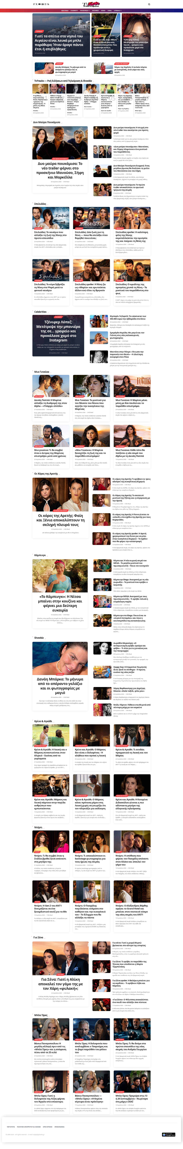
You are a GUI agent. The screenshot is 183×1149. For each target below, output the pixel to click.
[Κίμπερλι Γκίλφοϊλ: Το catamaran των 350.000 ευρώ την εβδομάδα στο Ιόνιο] (99, 321)
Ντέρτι (38, 827)
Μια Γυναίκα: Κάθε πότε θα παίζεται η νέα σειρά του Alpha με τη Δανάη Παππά (130, 452)
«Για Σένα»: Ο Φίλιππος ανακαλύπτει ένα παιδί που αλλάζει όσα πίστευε (130, 1000)
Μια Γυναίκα (87, 106)
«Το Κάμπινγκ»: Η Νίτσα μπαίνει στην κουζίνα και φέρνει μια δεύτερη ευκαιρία (60, 603)
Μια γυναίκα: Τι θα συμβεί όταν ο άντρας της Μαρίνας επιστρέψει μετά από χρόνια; (50, 452)
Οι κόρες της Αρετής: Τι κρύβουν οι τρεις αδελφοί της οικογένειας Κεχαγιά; (131, 480)
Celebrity (128, 36)
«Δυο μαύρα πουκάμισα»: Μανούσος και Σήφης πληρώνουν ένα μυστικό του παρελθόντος (130, 149)
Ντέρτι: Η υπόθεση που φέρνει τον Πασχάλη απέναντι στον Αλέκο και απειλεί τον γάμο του (132, 860)
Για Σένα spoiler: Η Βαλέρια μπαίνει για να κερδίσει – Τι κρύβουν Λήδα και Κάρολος (131, 983)
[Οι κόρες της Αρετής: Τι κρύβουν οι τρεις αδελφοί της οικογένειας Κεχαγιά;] (101, 484)
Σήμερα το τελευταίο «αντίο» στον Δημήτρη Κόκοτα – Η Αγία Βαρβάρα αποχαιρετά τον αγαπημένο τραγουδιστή (74, 103)
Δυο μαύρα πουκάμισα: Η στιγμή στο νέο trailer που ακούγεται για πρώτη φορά (130, 130)
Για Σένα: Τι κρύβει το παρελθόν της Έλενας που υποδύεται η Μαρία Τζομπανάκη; (129, 964)
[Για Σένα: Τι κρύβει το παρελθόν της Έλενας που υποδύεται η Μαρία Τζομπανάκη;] (101, 966)
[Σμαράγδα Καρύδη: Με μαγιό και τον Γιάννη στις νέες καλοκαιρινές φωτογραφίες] (99, 337)
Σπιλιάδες (40, 204)
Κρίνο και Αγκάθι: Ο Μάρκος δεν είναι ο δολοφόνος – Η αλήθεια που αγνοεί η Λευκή (90, 752)
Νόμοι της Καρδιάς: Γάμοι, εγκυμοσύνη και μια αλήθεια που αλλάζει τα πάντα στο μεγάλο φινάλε (125, 101)
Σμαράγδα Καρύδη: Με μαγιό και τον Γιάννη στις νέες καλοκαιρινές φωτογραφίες (127, 335)
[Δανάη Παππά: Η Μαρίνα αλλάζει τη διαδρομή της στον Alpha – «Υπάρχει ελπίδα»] (91, 89)
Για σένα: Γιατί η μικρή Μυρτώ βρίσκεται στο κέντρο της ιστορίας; (129, 944)
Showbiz (59, 63)
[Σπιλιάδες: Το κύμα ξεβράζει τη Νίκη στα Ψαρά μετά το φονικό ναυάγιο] (50, 270)
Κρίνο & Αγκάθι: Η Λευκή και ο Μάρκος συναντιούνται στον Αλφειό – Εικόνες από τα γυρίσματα (107, 102)
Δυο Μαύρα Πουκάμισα (46, 122)
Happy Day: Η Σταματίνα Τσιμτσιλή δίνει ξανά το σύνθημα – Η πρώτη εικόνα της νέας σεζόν (129, 670)
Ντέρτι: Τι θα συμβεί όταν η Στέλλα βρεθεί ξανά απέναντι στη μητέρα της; (50, 858)
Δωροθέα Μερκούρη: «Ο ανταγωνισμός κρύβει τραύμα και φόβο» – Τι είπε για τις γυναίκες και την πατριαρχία (130, 647)
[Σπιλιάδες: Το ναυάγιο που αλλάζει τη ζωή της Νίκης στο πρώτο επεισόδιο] (50, 218)
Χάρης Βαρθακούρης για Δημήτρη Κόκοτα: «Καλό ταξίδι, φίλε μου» (129, 689)
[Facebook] (34, 4)
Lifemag (39, 31)
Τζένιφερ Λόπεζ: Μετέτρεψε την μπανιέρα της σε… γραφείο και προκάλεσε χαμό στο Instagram (136, 44)
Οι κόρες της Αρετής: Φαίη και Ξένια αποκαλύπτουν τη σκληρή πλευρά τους (60, 520)
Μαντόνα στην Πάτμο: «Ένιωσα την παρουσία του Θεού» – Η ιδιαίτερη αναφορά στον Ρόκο (127, 354)
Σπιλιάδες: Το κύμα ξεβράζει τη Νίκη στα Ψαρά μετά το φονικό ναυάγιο (49, 287)
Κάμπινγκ (40, 555)
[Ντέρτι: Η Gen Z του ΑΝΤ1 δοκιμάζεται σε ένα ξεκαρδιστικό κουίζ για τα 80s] (50, 891)
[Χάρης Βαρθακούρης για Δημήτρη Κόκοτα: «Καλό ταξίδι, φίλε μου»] (102, 693)
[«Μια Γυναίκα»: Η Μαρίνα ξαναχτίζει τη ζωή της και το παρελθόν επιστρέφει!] (91, 436)
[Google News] (42, 4)
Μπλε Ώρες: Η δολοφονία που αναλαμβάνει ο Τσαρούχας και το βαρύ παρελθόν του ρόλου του (91, 1048)
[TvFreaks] (91, 4)
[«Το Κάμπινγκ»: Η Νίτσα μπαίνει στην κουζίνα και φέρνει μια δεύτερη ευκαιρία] (60, 575)
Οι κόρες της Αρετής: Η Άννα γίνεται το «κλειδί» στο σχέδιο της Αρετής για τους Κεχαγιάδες (131, 517)
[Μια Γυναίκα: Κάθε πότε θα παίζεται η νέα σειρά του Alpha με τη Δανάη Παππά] (132, 436)
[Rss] (48, 4)
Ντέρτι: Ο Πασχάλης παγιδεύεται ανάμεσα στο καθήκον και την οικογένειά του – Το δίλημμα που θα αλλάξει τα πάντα (90, 911)
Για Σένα (38, 937)
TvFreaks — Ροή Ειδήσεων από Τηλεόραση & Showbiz (63, 81)
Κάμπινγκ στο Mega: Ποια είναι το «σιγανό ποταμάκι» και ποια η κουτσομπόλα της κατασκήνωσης (129, 618)
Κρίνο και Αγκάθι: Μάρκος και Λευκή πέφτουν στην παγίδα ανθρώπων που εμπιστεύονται (50, 804)
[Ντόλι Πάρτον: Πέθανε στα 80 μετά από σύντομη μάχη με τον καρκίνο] (102, 710)
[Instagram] (45, 4)
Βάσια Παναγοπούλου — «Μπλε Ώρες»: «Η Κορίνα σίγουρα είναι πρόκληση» (89, 1098)
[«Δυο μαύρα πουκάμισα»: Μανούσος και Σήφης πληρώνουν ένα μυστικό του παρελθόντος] (102, 151)
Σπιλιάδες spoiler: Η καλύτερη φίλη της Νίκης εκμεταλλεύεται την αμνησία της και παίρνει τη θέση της (132, 237)
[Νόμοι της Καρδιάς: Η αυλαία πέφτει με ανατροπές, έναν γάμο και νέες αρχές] (103, 68)
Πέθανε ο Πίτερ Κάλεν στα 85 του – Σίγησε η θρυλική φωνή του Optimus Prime (57, 100)
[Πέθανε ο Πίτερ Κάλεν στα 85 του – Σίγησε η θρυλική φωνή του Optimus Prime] (57, 89)
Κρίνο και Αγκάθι (106, 110)
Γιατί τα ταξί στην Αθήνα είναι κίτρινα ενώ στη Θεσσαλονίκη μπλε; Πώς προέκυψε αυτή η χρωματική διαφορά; (105, 44)
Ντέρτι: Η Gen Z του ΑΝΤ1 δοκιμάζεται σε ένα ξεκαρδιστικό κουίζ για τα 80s (50, 908)
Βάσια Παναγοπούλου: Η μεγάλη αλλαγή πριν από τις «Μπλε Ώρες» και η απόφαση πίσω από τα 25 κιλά (142, 102)
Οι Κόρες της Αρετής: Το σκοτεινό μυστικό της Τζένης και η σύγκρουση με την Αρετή (131, 498)
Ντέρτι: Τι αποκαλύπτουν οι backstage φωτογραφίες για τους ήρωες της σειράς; (90, 858)
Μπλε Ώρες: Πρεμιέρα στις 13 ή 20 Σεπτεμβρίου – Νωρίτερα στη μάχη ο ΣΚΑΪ (132, 1098)
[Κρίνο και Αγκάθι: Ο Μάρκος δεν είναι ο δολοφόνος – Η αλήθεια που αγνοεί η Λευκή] (91, 735)
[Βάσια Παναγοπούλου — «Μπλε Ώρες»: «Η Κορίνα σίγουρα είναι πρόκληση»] (91, 1082)
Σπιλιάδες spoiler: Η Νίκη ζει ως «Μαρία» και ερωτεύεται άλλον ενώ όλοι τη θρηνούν (90, 287)
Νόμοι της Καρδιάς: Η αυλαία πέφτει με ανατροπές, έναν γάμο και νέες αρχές (130, 69)
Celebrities (40, 312)
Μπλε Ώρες (138, 110)
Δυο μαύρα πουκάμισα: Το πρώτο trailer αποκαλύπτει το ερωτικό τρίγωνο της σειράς (129, 187)
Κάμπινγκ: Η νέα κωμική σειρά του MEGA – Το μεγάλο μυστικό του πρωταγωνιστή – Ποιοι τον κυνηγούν (131, 563)
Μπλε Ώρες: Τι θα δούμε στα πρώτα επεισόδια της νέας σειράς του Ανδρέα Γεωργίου (131, 1046)
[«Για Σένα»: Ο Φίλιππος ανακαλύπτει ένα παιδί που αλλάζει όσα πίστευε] (101, 1004)
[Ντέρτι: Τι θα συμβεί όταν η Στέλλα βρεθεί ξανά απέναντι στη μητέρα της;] (50, 841)
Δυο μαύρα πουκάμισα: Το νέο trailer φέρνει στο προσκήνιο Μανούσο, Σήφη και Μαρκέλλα (60, 170)
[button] (149, 4)
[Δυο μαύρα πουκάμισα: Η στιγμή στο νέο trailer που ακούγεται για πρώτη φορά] (102, 132)
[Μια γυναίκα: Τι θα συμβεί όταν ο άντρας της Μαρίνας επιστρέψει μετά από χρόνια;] (50, 436)
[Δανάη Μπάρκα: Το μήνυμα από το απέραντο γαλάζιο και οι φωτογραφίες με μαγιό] (44, 68)
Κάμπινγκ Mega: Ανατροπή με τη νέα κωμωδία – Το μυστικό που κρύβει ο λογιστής (130, 582)
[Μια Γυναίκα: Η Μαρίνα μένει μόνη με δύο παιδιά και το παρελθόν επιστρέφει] (132, 386)
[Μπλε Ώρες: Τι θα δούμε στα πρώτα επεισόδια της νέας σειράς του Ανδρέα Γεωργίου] (132, 1029)
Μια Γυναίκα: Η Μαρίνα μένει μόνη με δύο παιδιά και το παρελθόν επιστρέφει (131, 403)
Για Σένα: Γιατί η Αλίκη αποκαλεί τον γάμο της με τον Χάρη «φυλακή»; (60, 984)
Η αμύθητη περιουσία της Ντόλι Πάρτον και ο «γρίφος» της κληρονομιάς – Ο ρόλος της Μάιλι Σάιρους (40, 102)
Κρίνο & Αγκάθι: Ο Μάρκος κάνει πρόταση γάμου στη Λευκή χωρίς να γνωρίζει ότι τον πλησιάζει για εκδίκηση (90, 804)
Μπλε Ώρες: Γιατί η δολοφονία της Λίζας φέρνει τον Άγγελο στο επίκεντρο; (49, 1098)
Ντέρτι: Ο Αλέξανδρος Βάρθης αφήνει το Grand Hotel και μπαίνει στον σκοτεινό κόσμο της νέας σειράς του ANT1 (132, 910)
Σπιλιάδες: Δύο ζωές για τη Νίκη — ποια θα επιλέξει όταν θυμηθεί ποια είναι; (91, 235)
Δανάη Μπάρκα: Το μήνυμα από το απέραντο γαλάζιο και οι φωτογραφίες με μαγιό (70, 69)
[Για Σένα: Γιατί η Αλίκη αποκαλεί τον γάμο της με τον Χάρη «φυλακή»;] (60, 958)
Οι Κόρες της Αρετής (46, 473)
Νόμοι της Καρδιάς (122, 63)
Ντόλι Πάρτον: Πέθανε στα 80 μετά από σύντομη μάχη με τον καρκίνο (131, 706)
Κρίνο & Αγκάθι (43, 721)
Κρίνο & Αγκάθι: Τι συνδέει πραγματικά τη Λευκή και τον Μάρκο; (132, 752)
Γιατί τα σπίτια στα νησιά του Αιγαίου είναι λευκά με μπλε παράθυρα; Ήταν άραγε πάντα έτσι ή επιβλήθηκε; (59, 42)
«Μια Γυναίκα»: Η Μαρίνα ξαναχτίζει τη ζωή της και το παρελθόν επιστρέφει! (90, 452)
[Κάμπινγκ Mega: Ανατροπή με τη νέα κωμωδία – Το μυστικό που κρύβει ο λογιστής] (102, 584)
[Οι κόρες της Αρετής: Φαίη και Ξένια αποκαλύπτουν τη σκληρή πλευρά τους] (60, 494)
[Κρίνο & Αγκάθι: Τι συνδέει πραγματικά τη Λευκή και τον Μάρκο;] (132, 735)
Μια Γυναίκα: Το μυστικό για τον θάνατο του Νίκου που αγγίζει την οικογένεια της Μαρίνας (90, 404)
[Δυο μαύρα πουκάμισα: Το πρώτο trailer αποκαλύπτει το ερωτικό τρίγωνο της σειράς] (102, 189)
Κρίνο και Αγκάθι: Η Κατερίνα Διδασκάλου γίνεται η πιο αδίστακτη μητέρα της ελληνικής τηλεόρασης (132, 804)
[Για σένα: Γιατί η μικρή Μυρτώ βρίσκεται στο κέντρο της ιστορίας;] (101, 947)
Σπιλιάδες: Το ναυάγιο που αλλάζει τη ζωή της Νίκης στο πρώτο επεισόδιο (50, 235)
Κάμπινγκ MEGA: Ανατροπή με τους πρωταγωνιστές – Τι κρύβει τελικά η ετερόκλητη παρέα (130, 599)
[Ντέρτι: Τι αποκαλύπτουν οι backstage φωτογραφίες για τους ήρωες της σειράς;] (91, 841)
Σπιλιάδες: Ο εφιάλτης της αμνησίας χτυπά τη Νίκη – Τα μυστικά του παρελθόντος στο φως (132, 289)
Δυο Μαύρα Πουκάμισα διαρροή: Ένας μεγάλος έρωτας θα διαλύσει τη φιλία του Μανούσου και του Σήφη (131, 168)
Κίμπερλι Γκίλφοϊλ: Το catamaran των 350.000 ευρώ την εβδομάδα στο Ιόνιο (128, 317)
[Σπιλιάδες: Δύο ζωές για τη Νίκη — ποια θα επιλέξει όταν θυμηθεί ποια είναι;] (91, 218)
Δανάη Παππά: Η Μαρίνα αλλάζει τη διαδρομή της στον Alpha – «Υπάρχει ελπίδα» (91, 100)
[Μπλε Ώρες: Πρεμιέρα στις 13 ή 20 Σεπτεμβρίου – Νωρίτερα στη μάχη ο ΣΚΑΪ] (132, 1082)
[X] (36, 4)
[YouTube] (39, 4)
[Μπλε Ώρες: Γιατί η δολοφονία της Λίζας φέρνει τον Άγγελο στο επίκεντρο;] (50, 1082)
